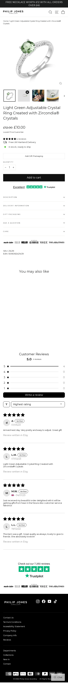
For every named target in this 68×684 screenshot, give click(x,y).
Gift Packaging (12, 214)
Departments (9, 650)
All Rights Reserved (47, 679)
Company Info (10, 635)
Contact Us (8, 617)
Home (5, 21)
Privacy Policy (9, 631)
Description (10, 197)
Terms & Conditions (12, 622)
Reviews (7, 640)
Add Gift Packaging (34, 156)
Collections (8, 655)
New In (6, 659)
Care (6, 231)
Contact (7, 664)
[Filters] (6, 404)
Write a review (34, 394)
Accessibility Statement (14, 626)
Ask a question (11, 223)
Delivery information (16, 206)
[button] (9, 139)
